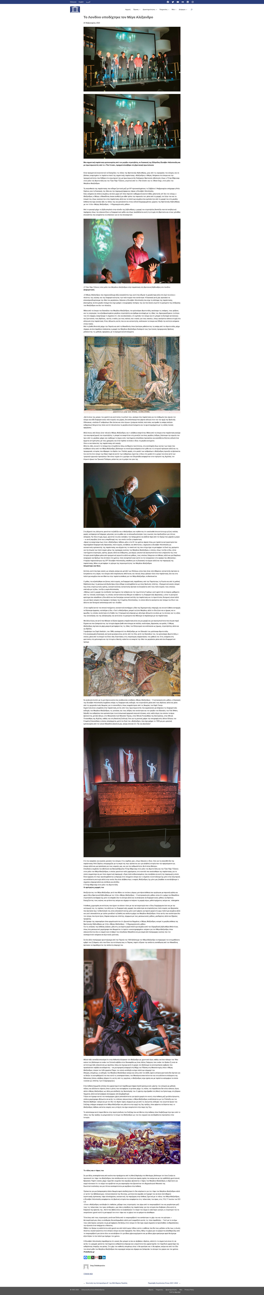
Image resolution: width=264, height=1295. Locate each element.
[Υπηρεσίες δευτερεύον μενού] (168, 9)
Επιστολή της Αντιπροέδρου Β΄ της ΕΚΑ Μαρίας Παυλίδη (107, 1283)
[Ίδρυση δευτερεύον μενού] (139, 9)
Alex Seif (177, 1292)
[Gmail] (96, 1257)
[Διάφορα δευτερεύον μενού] (186, 9)
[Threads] (100, 1257)
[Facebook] (85, 1257)
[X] (92, 1257)
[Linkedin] (104, 1257)
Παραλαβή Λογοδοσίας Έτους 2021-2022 (163, 1283)
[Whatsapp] (89, 1257)
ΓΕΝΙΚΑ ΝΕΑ (88, 1274)
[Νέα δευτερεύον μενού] (175, 9)
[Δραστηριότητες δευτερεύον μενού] (156, 9)
